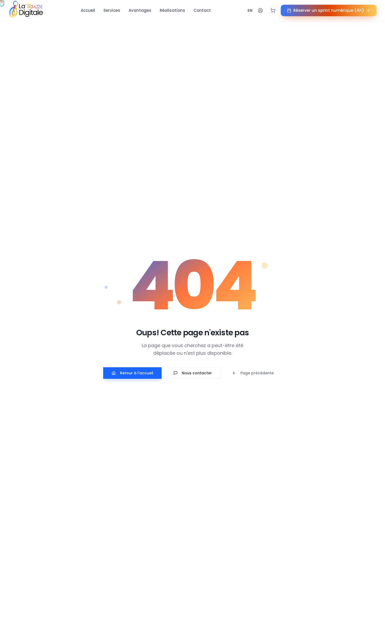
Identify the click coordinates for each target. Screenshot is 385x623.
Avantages (140, 10)
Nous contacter (197, 373)
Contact (202, 10)
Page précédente (257, 373)
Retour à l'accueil (136, 373)
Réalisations (172, 10)
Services (111, 10)
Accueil (88, 10)
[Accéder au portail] (260, 10)
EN (250, 10)
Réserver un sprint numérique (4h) (328, 10)
